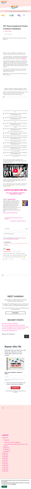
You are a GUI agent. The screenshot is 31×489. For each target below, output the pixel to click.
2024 (5, 454)
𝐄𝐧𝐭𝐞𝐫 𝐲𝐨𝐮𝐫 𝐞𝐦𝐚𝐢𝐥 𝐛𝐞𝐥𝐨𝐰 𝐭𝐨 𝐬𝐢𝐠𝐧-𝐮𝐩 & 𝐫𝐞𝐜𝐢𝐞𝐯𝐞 (13, 373)
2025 (5, 453)
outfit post (24, 58)
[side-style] (3, 15)
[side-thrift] (11, 15)
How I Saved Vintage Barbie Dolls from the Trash (13, 325)
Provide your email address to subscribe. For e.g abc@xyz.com (14, 380)
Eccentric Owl (7, 251)
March (6, 447)
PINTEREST (22, 192)
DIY (6, 11)
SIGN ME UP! (15, 387)
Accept (4, 486)
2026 (5, 437)
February (7, 449)
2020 (5, 462)
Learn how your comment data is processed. (14, 238)
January (7, 451)
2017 (5, 467)
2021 (5, 460)
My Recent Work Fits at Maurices (10, 323)
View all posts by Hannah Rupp (11, 212)
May (6, 446)
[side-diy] (19, 15)
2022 (5, 458)
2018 (5, 465)
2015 (5, 471)
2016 (5, 469)
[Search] (26, 336)
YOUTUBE (19, 193)
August (6, 440)
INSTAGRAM (13, 193)
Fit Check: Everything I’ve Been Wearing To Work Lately (15, 327)
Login (26, 228)
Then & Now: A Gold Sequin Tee (9, 330)
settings (14, 484)
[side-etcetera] (26, 15)
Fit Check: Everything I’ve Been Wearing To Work (13, 328)
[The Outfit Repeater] (4, 2)
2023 (5, 456)
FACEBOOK (15, 192)
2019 (5, 463)
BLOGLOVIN (9, 192)
